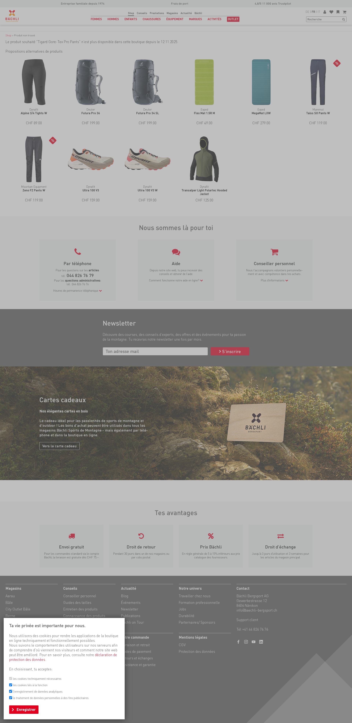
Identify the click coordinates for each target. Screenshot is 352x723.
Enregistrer (26, 709)
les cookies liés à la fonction (30, 685)
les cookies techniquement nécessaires (37, 678)
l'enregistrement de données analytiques (38, 691)
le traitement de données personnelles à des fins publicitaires (51, 698)
